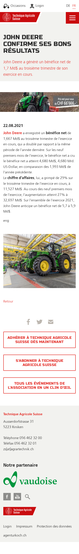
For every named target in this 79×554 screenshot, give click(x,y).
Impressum (24, 526)
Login (40, 6)
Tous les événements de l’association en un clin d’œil (39, 385)
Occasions (18, 6)
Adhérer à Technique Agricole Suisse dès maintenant (39, 340)
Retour (8, 301)
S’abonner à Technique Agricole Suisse (39, 363)
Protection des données (54, 526)
